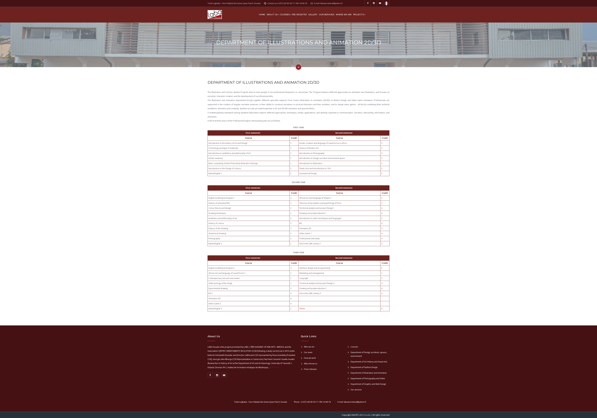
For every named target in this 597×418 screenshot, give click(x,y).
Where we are (344, 14)
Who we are (309, 346)
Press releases (310, 369)
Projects (358, 14)
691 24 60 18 (301, 3)
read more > (274, 367)
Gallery (312, 14)
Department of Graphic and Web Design (368, 384)
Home (262, 14)
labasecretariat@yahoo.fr (331, 3)
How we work (310, 358)
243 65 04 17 (288, 3)
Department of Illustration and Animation (369, 373)
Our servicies (326, 14)
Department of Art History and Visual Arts (369, 361)
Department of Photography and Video (368, 378)
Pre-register (299, 14)
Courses (285, 14)
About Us (272, 14)
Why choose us (310, 363)
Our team (308, 352)
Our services (356, 389)
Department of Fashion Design (364, 367)
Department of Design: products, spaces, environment (369, 354)
